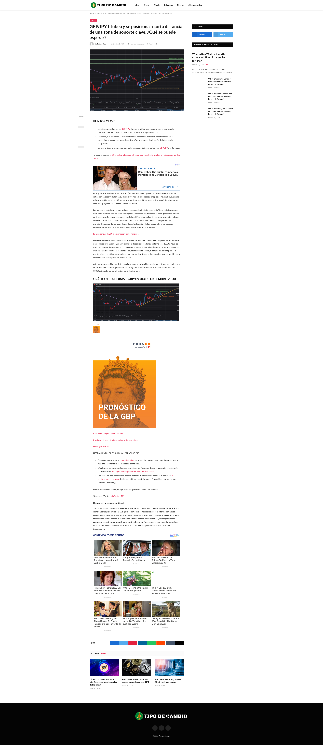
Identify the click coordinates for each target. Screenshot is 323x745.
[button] (136, 386)
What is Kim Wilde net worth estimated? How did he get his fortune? (208, 57)
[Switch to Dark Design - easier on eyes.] (232, 5)
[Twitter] (81, 130)
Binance (180, 5)
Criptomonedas (195, 5)
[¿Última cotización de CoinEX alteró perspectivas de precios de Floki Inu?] (104, 667)
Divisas (93, 20)
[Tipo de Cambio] (109, 5)
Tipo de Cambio (164, 736)
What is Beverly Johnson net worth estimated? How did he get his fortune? (220, 111)
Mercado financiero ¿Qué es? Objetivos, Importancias (168, 680)
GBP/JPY (126, 129)
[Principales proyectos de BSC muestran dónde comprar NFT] (136, 667)
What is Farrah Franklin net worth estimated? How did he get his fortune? (220, 96)
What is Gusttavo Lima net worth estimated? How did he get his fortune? (219, 81)
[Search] (228, 5)
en (207, 65)
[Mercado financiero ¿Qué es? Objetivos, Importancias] (169, 667)
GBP (162, 148)
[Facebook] (81, 124)
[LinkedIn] (81, 137)
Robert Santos (102, 44)
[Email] (81, 150)
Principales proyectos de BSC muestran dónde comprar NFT (135, 680)
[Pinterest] (81, 144)
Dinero (147, 5)
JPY (166, 148)
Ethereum (168, 5)
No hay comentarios (136, 44)
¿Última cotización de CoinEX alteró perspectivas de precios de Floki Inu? (103, 682)
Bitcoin (157, 5)
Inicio (136, 5)
